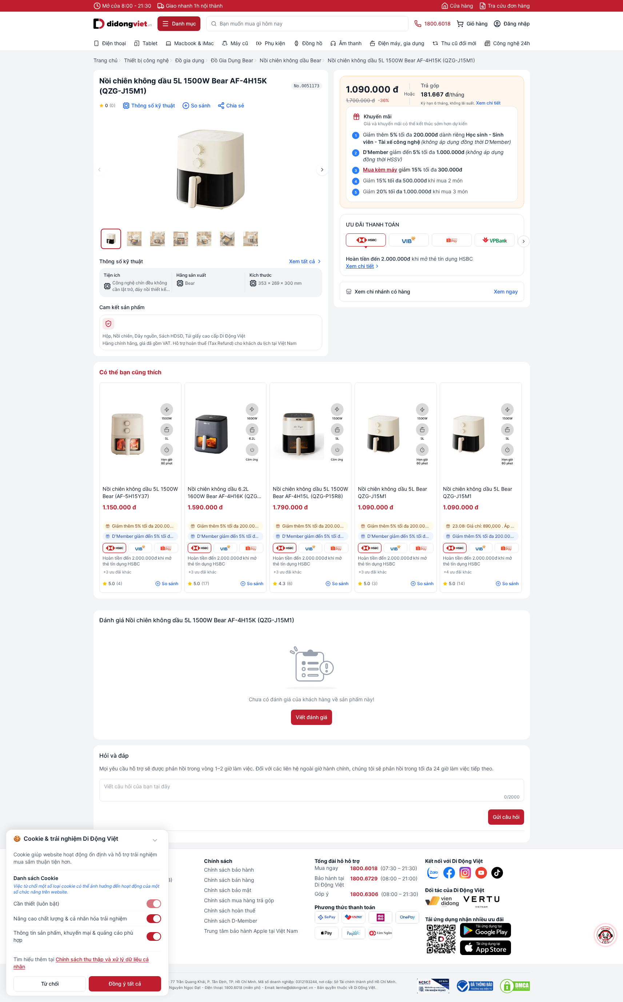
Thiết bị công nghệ (146, 60)
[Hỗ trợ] (605, 935)
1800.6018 (364, 868)
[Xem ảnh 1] (111, 239)
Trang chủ (105, 60)
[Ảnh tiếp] (322, 169)
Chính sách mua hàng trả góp (239, 900)
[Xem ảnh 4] (181, 239)
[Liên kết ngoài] (433, 873)
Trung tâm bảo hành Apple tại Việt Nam (251, 931)
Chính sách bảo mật (227, 890)
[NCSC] (433, 986)
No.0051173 (306, 85)
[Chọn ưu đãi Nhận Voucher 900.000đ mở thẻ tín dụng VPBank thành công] (495, 239)
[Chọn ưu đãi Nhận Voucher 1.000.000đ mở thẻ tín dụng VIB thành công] (409, 239)
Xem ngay (506, 291)
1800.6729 (364, 878)
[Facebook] (449, 873)
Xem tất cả (302, 261)
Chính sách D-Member (230, 921)
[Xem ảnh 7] (250, 239)
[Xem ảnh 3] (157, 239)
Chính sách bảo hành (229, 870)
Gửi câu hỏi (506, 817)
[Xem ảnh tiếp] (524, 241)
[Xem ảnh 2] (134, 239)
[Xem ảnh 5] (204, 239)
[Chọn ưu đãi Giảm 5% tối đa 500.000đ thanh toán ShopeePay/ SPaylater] (452, 239)
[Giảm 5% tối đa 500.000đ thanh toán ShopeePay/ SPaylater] (166, 548)
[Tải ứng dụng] (485, 930)
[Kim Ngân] (380, 933)
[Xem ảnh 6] (227, 239)
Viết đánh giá (311, 717)
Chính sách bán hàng (229, 880)
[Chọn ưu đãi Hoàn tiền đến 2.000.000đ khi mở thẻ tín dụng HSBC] (366, 239)
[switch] (154, 903)
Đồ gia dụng (189, 60)
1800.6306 (364, 894)
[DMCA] (515, 986)
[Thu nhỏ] (155, 840)
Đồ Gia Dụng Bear (232, 60)
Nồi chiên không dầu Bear (290, 60)
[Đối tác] (442, 902)
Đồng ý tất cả (125, 984)
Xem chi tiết (488, 103)
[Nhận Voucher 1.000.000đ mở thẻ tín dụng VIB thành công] (140, 548)
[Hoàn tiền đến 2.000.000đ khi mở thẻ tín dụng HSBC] (114, 548)
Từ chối (50, 984)
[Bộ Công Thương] (474, 986)
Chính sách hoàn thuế (229, 910)
